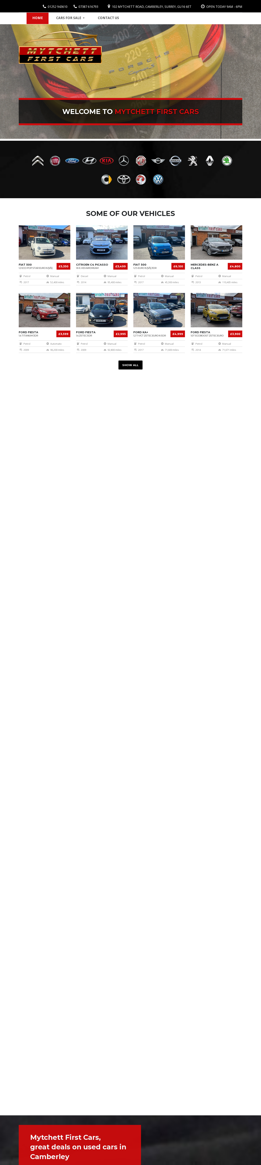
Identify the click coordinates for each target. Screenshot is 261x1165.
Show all (130, 365)
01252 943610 (57, 7)
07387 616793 (88, 7)
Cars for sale (68, 18)
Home (37, 18)
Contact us (108, 18)
